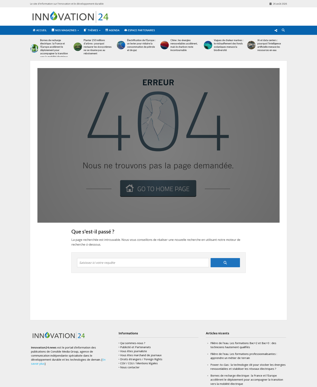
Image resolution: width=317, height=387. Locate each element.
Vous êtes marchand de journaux (141, 355)
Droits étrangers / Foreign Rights (141, 359)
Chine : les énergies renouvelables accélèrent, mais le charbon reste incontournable (184, 45)
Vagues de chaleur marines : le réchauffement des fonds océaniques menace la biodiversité (228, 45)
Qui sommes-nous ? (132, 343)
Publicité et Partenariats (135, 347)
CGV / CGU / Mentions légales (139, 363)
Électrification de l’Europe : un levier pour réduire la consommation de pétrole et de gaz (141, 45)
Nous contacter (130, 367)
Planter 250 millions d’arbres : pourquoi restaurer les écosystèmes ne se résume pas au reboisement (98, 47)
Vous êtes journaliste (133, 351)
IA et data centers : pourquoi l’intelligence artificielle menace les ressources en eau (269, 45)
